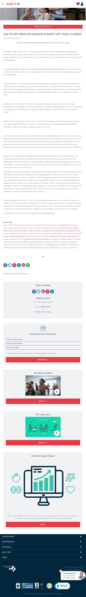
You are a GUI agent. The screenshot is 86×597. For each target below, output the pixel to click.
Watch (42, 401)
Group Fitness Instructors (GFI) (15, 231)
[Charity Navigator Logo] (27, 586)
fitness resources (30, 242)
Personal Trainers (71, 228)
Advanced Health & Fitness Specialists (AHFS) (62, 231)
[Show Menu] (3, 4)
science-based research (68, 236)
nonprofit (64, 225)
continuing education (17, 236)
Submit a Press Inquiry (43, 312)
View (42, 524)
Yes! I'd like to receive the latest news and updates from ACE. (32, 353)
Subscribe (42, 360)
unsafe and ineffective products (37, 239)
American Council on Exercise (50, 69)
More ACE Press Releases (15, 274)
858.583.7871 (46, 307)
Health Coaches (34, 231)
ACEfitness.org (49, 213)
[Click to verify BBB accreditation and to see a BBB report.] (39, 586)
